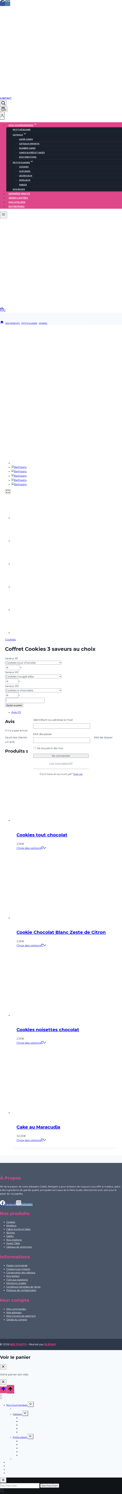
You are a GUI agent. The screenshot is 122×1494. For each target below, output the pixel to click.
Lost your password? (61, 763)
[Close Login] (3, 1382)
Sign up (78, 774)
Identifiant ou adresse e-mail (53, 719)
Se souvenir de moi (49, 748)
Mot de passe (42, 734)
